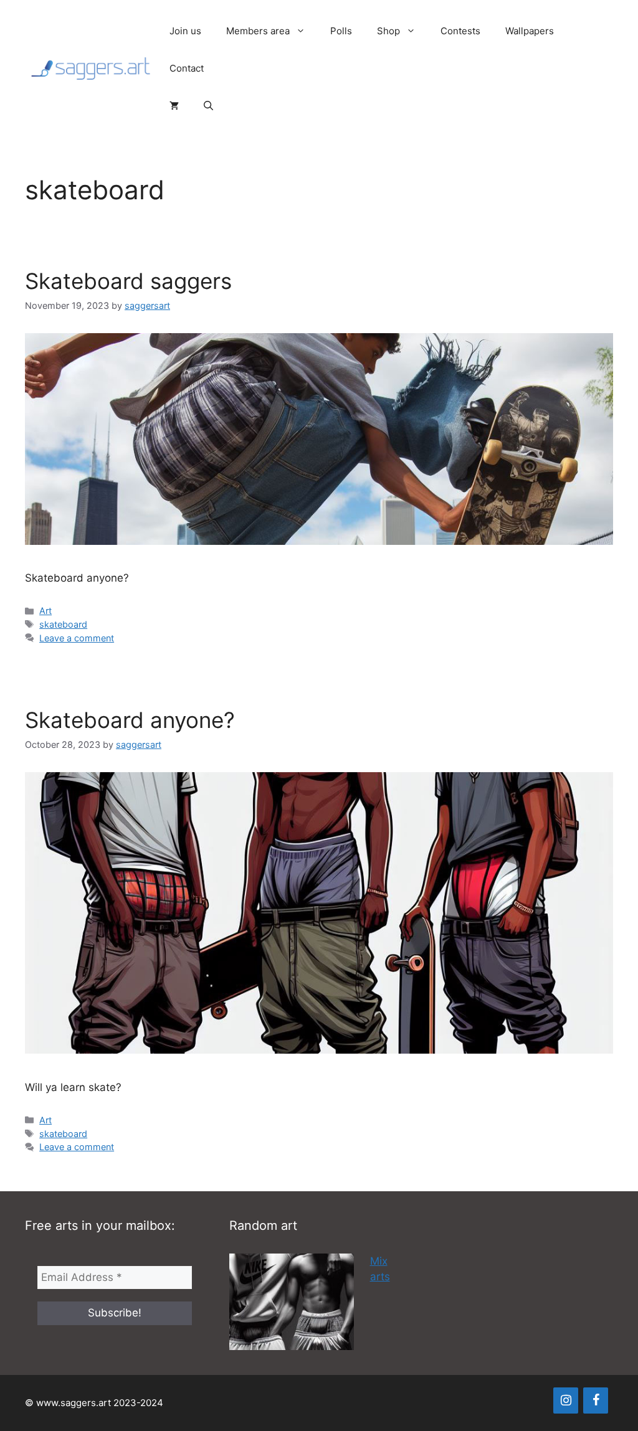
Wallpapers (529, 31)
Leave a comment (76, 638)
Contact (186, 68)
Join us (185, 31)
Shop (388, 31)
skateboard (63, 624)
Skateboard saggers (128, 281)
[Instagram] (565, 1400)
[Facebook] (595, 1400)
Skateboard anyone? (130, 720)
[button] (208, 106)
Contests (460, 31)
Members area (258, 31)
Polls (341, 31)
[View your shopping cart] (174, 106)
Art (45, 610)
